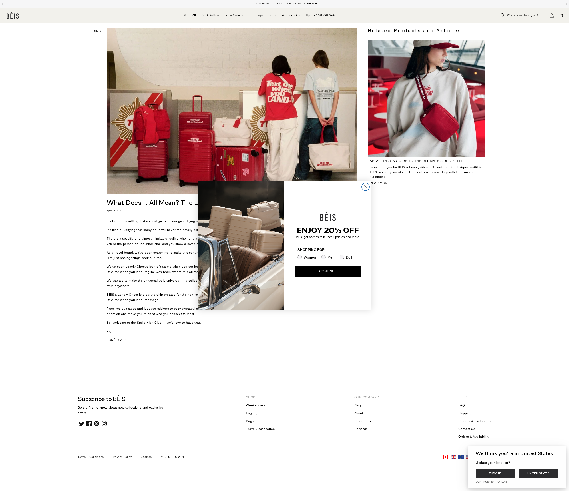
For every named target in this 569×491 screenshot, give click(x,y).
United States (538, 473)
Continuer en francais (491, 481)
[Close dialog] (365, 187)
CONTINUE (328, 271)
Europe (495, 473)
